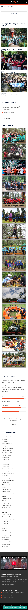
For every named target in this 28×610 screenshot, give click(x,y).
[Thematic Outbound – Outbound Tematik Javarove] (14, 37)
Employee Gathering (6, 448)
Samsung (15, 13)
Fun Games (4, 457)
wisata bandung (5, 532)
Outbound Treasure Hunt (7, 493)
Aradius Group (13, 17)
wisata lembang (5, 544)
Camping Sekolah (6, 446)
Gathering (4, 466)
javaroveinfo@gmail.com (9, 112)
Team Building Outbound (7, 519)
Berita (3, 439)
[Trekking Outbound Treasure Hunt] (14, 82)
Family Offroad (5, 455)
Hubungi (14, 424)
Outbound (4, 482)
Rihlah (3, 512)
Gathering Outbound (6, 468)
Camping (4, 441)
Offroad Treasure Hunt (7, 480)
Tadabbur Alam (5, 514)
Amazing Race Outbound (7, 436)
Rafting (3, 510)
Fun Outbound (5, 462)
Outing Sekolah (5, 505)
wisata (3, 528)
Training (4, 523)
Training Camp (5, 526)
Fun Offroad (4, 459)
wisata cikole (5, 537)
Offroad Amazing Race (7, 478)
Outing (3, 496)
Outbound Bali (5, 484)
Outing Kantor (5, 500)
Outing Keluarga (5, 503)
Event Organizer (5, 450)
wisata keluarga (5, 541)
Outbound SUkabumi (6, 489)
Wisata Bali (4, 530)
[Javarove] (14, 2)
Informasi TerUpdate (6, 473)
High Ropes (4, 471)
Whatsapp (7, 118)
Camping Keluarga (6, 443)
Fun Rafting (4, 464)
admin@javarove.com (8, 597)
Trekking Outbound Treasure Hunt (10, 95)
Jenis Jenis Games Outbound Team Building (12, 387)
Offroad (4, 475)
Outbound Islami (5, 487)
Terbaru (4, 521)
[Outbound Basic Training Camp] (14, 60)
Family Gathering (6, 452)
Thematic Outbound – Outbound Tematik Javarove (11, 50)
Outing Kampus (5, 498)
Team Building (5, 516)
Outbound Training (6, 491)
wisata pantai (5, 546)
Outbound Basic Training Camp (9, 72)
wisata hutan (5, 539)
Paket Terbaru (5, 507)
